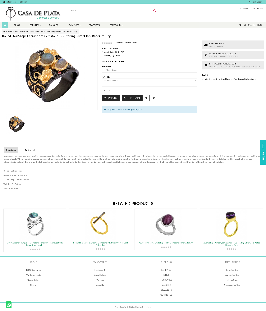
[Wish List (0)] (240, 25)
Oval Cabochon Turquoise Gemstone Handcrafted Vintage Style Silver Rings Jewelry (35, 244)
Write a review (131, 42)
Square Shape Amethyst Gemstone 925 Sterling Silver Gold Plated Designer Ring (231, 244)
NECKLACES (166, 280)
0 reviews (119, 42)
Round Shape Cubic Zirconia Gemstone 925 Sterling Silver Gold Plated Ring (100, 244)
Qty (103, 90)
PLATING (106, 77)
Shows (33, 285)
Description (11, 150)
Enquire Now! (263, 152)
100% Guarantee (33, 270)
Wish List (100, 280)
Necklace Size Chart (232, 285)
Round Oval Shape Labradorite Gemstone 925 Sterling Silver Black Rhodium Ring (42, 31)
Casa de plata (114, 48)
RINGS (166, 275)
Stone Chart (232, 280)
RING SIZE (107, 66)
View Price (111, 97)
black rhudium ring (233, 79)
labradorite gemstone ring (213, 79)
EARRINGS (166, 270)
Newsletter (100, 285)
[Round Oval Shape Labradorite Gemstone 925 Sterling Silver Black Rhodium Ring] (16, 124)
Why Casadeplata (33, 275)
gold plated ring (249, 79)
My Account (99, 270)
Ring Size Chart (232, 270)
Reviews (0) (30, 150)
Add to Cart (132, 97)
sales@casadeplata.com (16, 2)
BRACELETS (166, 290)
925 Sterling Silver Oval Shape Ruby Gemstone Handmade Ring (166, 243)
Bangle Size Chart (232, 275)
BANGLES (166, 285)
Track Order (256, 2)
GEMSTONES (166, 295)
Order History (100, 275)
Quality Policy (33, 280)
